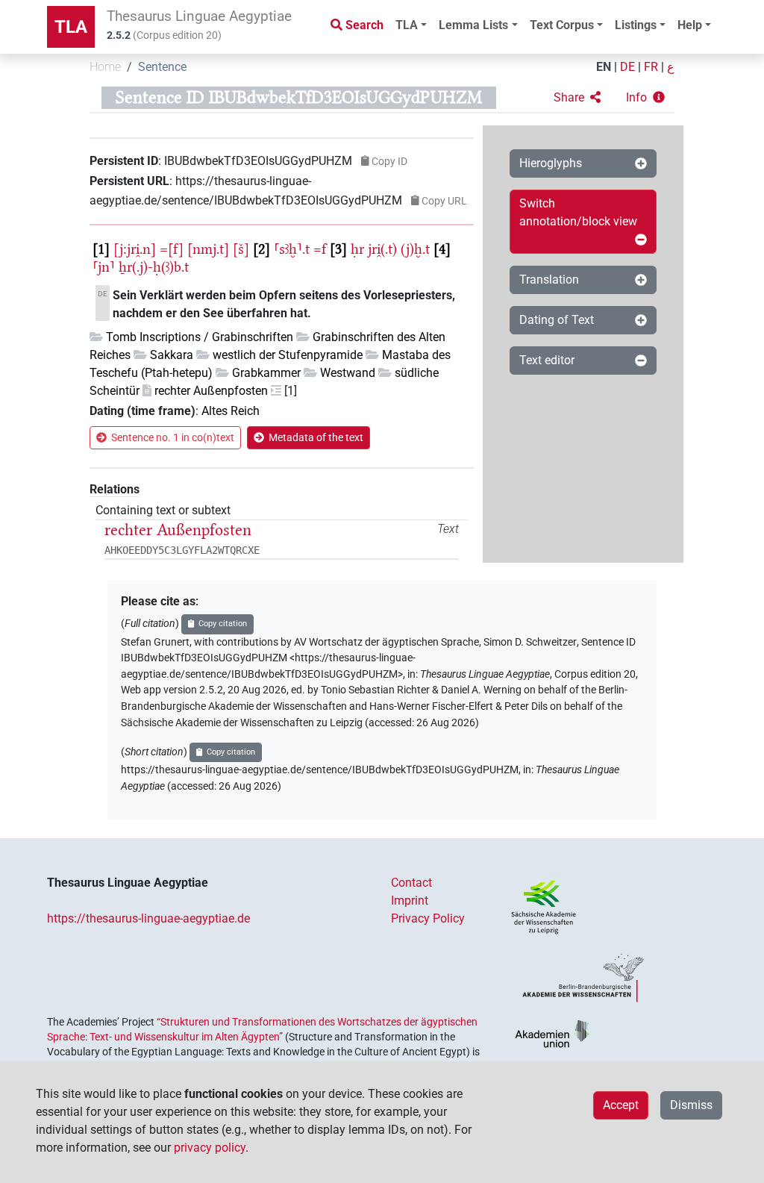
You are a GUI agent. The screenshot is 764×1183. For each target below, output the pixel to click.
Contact (411, 882)
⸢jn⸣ (104, 266)
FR (651, 67)
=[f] (172, 248)
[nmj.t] (208, 248)
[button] (577, 98)
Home (105, 67)
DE (627, 67)
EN (603, 67)
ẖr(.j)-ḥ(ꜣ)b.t (154, 266)
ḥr (357, 248)
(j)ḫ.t (415, 248)
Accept (621, 1105)
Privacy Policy (428, 918)
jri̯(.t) (382, 248)
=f (319, 248)
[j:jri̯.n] (134, 248)
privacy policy (209, 1147)
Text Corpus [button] (562, 25)
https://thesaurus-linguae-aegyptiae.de (148, 918)
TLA (70, 26)
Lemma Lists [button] (473, 25)
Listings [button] (636, 25)
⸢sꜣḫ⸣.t (292, 248)
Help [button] (689, 25)
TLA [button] (406, 25)
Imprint (409, 900)
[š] (241, 248)
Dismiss (691, 1105)
